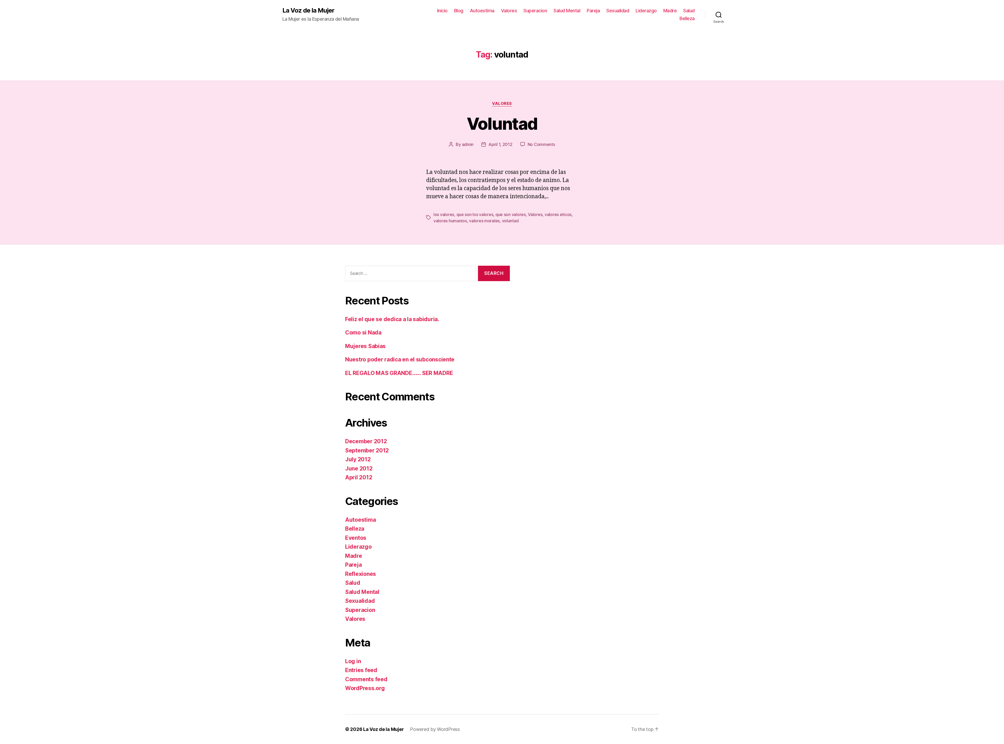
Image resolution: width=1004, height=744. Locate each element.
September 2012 (367, 450)
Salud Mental (567, 10)
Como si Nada (363, 332)
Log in (353, 661)
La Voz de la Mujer (308, 10)
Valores (509, 10)
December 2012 (366, 441)
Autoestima (482, 10)
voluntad (510, 220)
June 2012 (359, 468)
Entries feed (361, 670)
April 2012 (358, 477)
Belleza (687, 18)
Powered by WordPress (435, 729)
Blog (458, 10)
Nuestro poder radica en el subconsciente (399, 359)
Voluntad (502, 123)
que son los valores (475, 214)
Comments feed (366, 679)
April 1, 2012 (500, 144)
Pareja (593, 10)
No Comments (541, 144)
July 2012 (358, 459)
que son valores (510, 214)
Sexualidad (617, 10)
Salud (689, 10)
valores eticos (558, 214)
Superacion (535, 10)
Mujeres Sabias (365, 346)
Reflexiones (360, 574)
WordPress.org (365, 688)
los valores (443, 214)
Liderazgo (646, 10)
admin (468, 144)
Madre (670, 10)
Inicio (442, 10)
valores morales (484, 220)
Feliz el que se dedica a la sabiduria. (392, 319)
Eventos (355, 538)
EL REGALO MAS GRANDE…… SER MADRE (399, 373)
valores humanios (450, 220)
